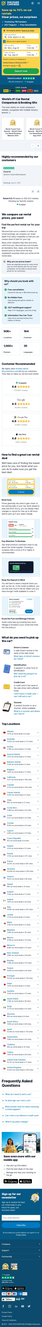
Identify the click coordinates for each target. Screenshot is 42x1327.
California (11, 777)
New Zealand (13, 953)
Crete (9, 815)
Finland (10, 846)
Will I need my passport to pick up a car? (25, 675)
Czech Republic (14, 838)
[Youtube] (22, 1306)
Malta (9, 922)
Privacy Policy (7, 1312)
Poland (10, 968)
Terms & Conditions (9, 1320)
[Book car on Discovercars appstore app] (19, 1288)
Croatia (10, 823)
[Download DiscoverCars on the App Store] (25, 1181)
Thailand (11, 1044)
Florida (10, 854)
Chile (9, 800)
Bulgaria (10, 770)
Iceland (10, 892)
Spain (9, 1029)
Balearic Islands (14, 762)
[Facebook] (3, 1306)
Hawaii (10, 884)
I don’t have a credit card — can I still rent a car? (26, 695)
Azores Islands (13, 754)
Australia (11, 739)
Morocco (11, 945)
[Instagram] (9, 1306)
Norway (10, 960)
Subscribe (21, 1225)
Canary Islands (13, 792)
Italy (9, 907)
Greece (10, 876)
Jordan (10, 915)
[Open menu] (39, 3)
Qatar (9, 983)
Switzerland (12, 1037)
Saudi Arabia (12, 999)
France (10, 861)
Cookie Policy (7, 1316)
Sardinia (10, 991)
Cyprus (10, 831)
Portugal (11, 976)
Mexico (10, 938)
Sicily (9, 1006)
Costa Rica (12, 808)
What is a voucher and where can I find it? (27, 712)
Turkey (10, 1052)
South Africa (12, 1022)
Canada (10, 785)
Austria (10, 747)
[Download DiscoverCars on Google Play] (11, 1181)
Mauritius (11, 930)
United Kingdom (14, 1067)
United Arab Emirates (16, 1060)
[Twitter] (29, 1306)
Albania (10, 731)
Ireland (10, 899)
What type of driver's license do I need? (27, 657)
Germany (11, 869)
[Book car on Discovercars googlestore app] (7, 1288)
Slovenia (11, 1014)
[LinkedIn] (16, 1306)
